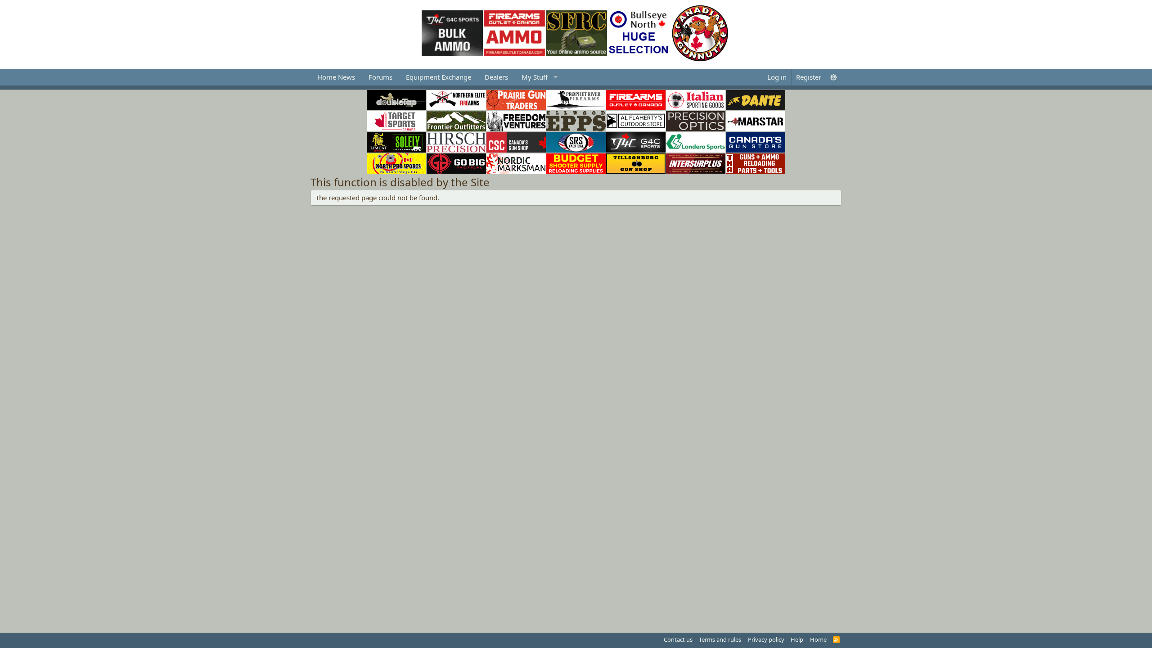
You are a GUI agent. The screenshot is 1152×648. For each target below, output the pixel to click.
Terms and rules (720, 639)
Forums (380, 76)
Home (818, 639)
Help (797, 639)
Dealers (496, 76)
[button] (538, 77)
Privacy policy (766, 639)
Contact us (678, 639)
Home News (336, 76)
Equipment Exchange (438, 76)
